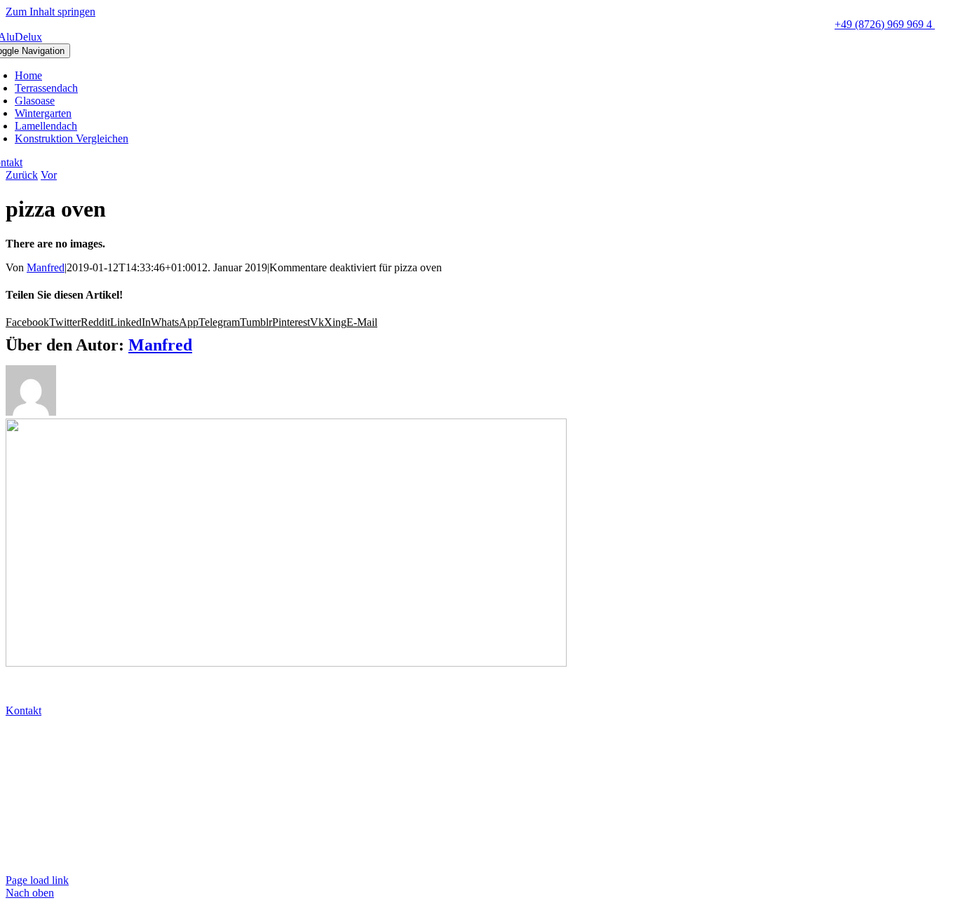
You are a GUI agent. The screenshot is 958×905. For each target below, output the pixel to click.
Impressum (32, 856)
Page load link (37, 880)
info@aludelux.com (51, 759)
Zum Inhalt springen (50, 12)
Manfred (46, 267)
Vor (49, 175)
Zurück (22, 175)
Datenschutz (35, 832)
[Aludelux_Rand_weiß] (286, 663)
